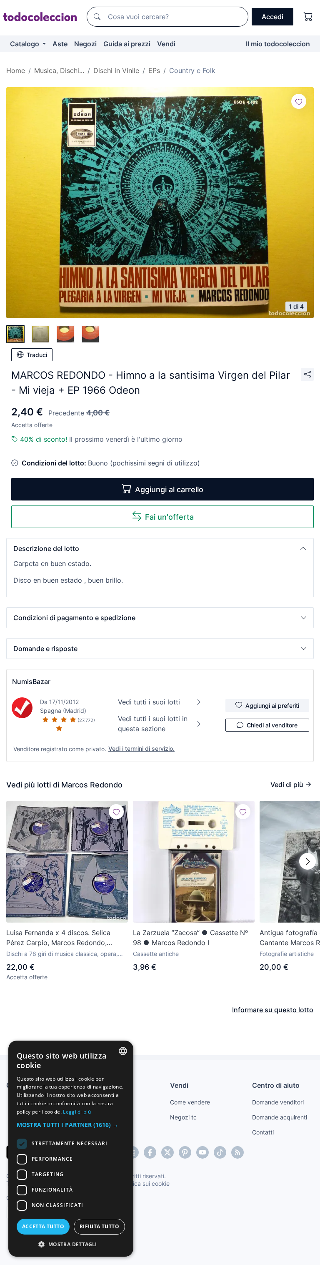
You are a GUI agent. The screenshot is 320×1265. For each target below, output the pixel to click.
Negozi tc (183, 1117)
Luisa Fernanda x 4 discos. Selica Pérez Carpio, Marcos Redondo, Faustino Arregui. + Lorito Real (58, 938)
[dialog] (70, 1149)
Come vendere (190, 1102)
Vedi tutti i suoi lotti (149, 702)
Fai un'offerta (169, 517)
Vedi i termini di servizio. (141, 748)
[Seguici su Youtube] (202, 1152)
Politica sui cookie (145, 1183)
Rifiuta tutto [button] (99, 1226)
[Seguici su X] (167, 1152)
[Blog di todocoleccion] (237, 1152)
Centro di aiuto (276, 1085)
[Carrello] (308, 16)
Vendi (166, 44)
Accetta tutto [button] (43, 1226)
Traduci (37, 354)
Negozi (85, 44)
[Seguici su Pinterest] (185, 1152)
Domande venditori (278, 1102)
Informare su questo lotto (272, 1010)
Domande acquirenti (279, 1117)
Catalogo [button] (25, 44)
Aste (60, 44)
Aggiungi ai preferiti (272, 705)
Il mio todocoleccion (278, 44)
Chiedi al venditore (272, 725)
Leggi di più (77, 1111)
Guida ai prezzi (126, 44)
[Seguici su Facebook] (150, 1152)
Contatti (263, 1132)
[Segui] (298, 101)
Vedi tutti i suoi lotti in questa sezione (153, 723)
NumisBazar (31, 681)
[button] (160, 548)
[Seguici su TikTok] (220, 1152)
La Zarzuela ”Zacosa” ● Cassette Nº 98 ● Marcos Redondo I (190, 937)
